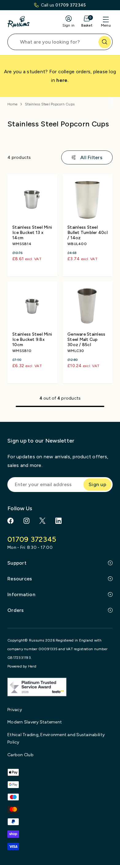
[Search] (104, 42)
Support (16, 563)
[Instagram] (26, 521)
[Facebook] (10, 521)
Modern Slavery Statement (34, 722)
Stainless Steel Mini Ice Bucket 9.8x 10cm (32, 339)
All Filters (91, 157)
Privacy (14, 709)
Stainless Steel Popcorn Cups (49, 104)
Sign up (97, 484)
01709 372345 (70, 5)
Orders (15, 610)
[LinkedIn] (58, 521)
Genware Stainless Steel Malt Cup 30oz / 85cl (86, 339)
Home (12, 104)
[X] (42, 521)
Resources (19, 579)
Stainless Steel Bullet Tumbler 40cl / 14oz (87, 232)
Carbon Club (20, 754)
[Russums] (18, 22)
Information (21, 594)
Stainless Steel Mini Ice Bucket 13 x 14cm (32, 232)
